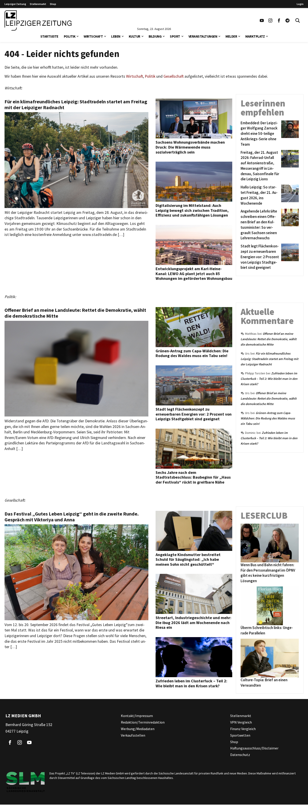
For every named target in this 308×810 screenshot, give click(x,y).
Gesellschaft (173, 76)
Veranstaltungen (202, 36)
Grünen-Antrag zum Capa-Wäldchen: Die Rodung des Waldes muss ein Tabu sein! (268, 418)
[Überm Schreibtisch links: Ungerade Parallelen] (270, 605)
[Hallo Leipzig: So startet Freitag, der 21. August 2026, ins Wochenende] (289, 195)
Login (300, 4)
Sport (175, 36)
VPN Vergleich (241, 722)
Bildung (155, 36)
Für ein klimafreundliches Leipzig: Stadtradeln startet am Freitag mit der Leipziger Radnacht (269, 358)
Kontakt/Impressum (137, 715)
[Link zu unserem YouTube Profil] (261, 20)
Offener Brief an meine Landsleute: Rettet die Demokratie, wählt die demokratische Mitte (269, 339)
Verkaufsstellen (133, 735)
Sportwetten (240, 735)
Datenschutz (240, 754)
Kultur (134, 36)
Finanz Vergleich (243, 728)
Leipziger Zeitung (15, 4)
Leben (115, 36)
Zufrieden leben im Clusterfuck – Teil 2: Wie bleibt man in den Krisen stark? (269, 378)
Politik (70, 36)
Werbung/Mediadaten (137, 728)
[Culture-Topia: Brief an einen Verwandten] (270, 658)
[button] (77, 36)
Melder (231, 36)
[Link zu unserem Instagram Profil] (270, 20)
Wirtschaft (93, 36)
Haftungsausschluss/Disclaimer (254, 748)
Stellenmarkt (38, 4)
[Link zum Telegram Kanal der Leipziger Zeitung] (287, 20)
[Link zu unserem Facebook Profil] (279, 20)
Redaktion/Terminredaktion (143, 722)
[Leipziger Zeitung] (38, 20)
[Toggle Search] (297, 20)
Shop (53, 4)
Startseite (49, 36)
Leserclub (264, 515)
